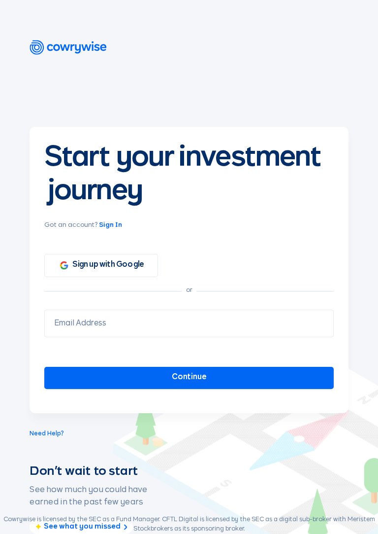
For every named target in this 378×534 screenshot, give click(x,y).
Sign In (110, 225)
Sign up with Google (108, 264)
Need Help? (47, 434)
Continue (189, 377)
